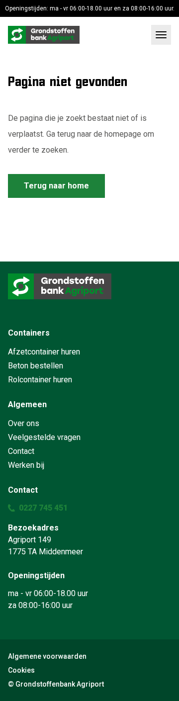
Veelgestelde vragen (44, 437)
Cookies (21, 670)
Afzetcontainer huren (44, 351)
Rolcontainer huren (40, 379)
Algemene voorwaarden (47, 656)
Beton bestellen (35, 365)
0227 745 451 (43, 508)
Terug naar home (56, 185)
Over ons (23, 423)
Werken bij (26, 465)
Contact (21, 451)
